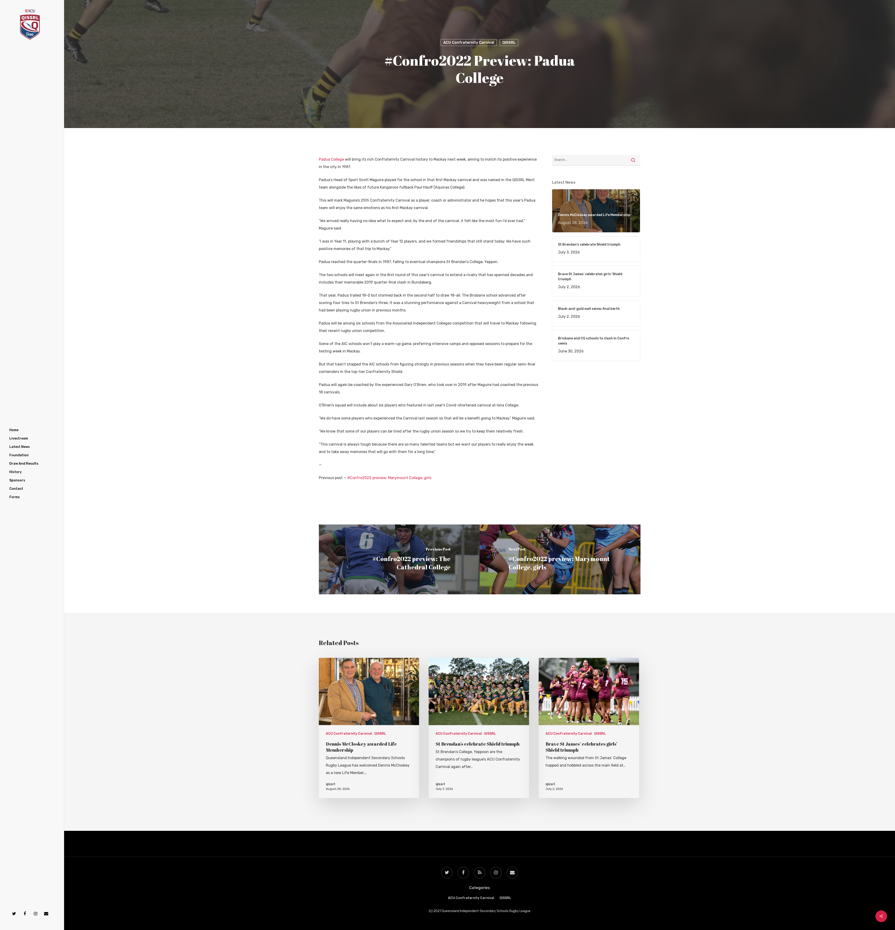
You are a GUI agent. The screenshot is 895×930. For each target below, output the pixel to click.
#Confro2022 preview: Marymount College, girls (389, 478)
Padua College (331, 159)
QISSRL (509, 42)
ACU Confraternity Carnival (468, 42)
